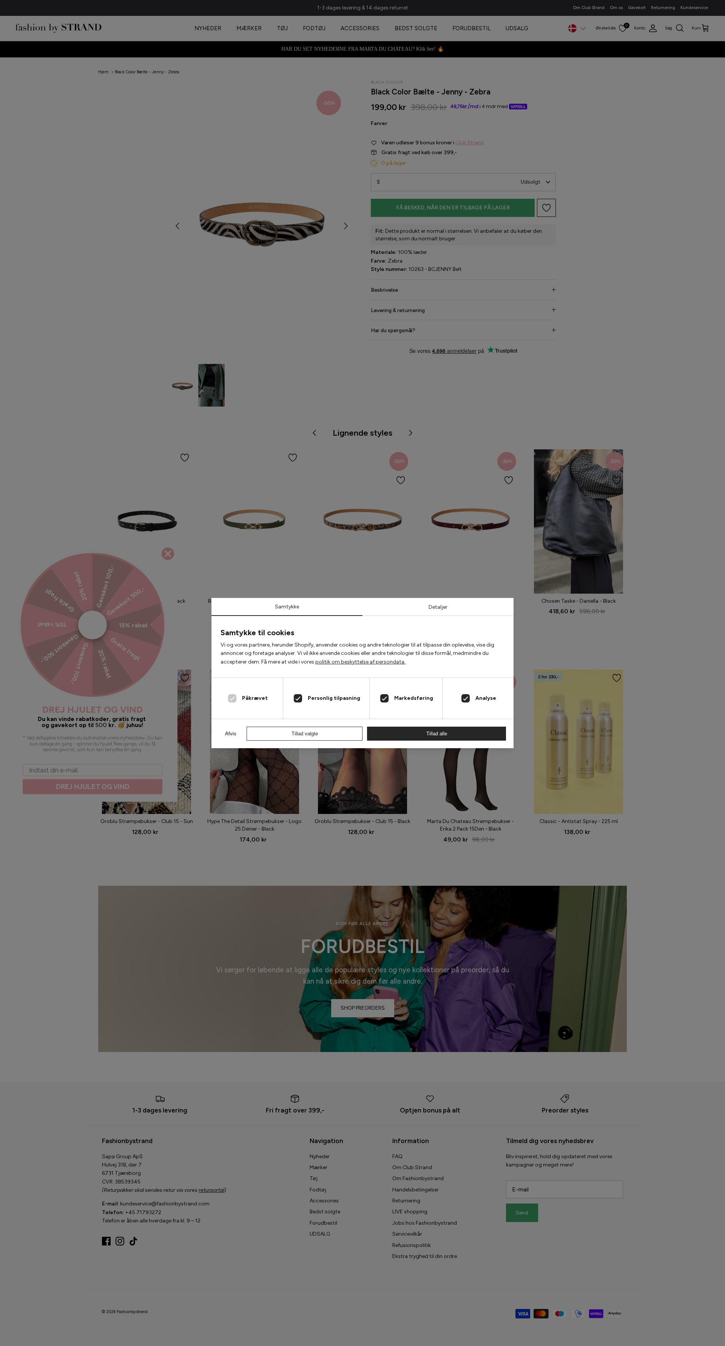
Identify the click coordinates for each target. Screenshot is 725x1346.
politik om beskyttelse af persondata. (360, 662)
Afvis (230, 733)
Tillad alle (436, 733)
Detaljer (438, 607)
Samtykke (287, 606)
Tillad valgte (305, 733)
